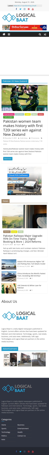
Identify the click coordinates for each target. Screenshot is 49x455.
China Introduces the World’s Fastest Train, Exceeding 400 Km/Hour (31, 274)
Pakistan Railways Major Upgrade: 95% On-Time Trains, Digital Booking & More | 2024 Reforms (23, 238)
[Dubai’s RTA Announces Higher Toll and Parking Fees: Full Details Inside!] (8, 260)
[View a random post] (45, 34)
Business (21, 425)
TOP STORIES (8, 117)
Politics (4, 436)
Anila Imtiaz (24, 138)
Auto (3, 439)
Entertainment (8, 114)
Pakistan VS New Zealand (11, 141)
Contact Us (22, 436)
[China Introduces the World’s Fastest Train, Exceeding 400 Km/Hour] (8, 272)
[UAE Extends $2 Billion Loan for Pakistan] (8, 284)
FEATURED (19, 114)
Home (3, 425)
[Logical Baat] (3, 34)
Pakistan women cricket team (29, 141)
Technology (5, 432)
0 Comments (35, 138)
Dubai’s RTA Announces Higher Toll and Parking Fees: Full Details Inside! (31, 262)
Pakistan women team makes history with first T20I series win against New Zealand (23, 128)
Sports (41, 114)
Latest (28, 114)
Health (20, 432)
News (34, 114)
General (6, 232)
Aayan (18, 244)
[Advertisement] (24, 56)
